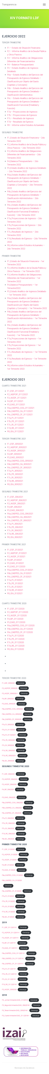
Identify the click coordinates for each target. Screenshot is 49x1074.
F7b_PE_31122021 (15, 421)
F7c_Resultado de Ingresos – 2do (22, 232)
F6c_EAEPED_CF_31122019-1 (13, 964)
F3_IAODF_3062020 (9, 784)
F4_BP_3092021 (14, 454)
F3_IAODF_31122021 (17, 398)
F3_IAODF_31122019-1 (10, 938)
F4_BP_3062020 (8, 789)
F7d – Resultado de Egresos (20, 122)
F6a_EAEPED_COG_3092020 (12, 709)
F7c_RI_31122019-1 (9, 979)
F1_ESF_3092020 (8, 683)
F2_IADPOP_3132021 (17, 553)
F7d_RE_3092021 (15, 481)
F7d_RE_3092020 (8, 750)
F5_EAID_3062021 (15, 510)
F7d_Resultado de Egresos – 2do (22, 238)
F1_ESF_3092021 (15, 444)
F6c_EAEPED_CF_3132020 (11, 891)
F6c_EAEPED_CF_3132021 (19, 576)
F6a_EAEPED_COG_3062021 (20, 513)
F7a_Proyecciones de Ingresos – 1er (24, 338)
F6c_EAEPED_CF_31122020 (20, 632)
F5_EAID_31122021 (16, 404)
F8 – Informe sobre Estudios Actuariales (25, 125)
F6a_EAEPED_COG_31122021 (20, 408)
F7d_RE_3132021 (15, 590)
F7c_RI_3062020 (8, 828)
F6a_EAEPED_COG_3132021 (20, 570)
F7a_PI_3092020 (8, 724)
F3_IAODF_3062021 (16, 503)
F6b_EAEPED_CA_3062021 (19, 517)
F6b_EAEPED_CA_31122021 (20, 411)
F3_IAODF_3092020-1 (10, 693)
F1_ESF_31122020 (15, 609)
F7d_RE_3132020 (8, 912)
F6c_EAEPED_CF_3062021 (19, 520)
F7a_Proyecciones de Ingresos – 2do (24, 218)
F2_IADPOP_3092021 (17, 447)
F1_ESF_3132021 (15, 550)
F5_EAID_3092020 (8, 704)
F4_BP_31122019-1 (9, 943)
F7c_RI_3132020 (8, 906)
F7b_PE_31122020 (15, 639)
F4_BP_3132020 (8, 865)
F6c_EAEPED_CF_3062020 (11, 813)
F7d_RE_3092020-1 (9, 756)
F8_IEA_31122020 (15, 649)
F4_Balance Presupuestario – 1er (22, 285)
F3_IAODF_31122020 (17, 615)
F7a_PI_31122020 (15, 635)
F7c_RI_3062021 (15, 530)
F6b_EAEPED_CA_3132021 (19, 573)
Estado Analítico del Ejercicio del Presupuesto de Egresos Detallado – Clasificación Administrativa (25, 91)
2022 (9, 188)
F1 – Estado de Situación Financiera (23, 48)
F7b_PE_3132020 (8, 901)
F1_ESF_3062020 (8, 774)
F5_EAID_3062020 (8, 797)
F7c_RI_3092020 (8, 745)
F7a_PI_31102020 (8, 730)
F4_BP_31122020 (15, 619)
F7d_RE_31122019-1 (9, 984)
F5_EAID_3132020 (8, 870)
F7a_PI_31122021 (15, 418)
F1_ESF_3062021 (15, 497)
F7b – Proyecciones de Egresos (22, 115)
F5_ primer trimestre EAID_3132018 (15, 1000)
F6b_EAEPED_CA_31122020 (20, 629)
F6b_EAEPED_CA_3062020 (12, 808)
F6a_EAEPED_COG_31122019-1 (13, 953)
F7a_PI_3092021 (15, 471)
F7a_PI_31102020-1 (9, 735)
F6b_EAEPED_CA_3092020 (12, 714)
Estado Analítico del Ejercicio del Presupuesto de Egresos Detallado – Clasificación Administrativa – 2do (24, 195)
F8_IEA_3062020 (8, 839)
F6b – (10, 88)
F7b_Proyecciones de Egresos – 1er (24, 345)
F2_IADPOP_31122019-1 (11, 933)
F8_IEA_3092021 (15, 484)
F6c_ (9, 205)
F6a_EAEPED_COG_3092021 (20, 461)
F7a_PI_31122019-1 (9, 969)
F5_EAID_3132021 (15, 563)
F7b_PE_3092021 (15, 474)
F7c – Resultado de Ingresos (20, 118)
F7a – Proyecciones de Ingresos (22, 112)
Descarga (20, 683)
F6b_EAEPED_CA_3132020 (12, 880)
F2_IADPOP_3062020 (9, 779)
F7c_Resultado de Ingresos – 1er (22, 352)
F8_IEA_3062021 (15, 537)
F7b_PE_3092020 (8, 740)
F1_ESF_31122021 (15, 391)
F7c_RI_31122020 (15, 642)
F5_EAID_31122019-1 (10, 948)
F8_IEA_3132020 (8, 917)
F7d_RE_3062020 (8, 834)
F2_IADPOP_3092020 (9, 688)
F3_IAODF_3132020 (9, 860)
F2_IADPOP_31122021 (17, 394)
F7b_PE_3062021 (15, 527)
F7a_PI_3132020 (8, 896)
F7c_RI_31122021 (15, 424)
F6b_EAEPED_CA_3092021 (19, 464)
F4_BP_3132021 (14, 560)
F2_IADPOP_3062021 (17, 500)
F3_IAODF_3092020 (9, 989)
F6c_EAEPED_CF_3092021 (19, 467)
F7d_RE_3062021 (15, 534)
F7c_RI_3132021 (15, 587)
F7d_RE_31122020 (15, 646)
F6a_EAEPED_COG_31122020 (20, 625)
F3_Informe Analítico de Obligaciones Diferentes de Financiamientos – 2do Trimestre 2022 (24, 154)
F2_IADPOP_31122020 (17, 612)
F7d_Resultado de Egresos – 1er (22, 358)
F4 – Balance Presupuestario (20, 64)
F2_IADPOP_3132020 (9, 855)
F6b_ (9, 191)
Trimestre (38, 185)
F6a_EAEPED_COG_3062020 (12, 803)
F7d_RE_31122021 (15, 428)
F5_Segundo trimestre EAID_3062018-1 (16, 1005)
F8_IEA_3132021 (15, 593)
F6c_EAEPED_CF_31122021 (20, 414)
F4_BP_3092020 (8, 699)
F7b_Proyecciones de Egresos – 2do (24, 225)
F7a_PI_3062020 (8, 818)
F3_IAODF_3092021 (16, 450)
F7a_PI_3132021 (15, 580)
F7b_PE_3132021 (15, 583)
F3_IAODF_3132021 (16, 556)
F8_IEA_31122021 (15, 431)
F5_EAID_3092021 (15, 457)
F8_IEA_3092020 (8, 761)
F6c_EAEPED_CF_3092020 (11, 719)
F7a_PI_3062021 (15, 524)
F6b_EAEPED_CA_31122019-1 (13, 958)
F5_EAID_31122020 (16, 566)
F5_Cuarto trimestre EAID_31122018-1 (16, 1016)
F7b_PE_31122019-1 (9, 974)
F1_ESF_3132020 (8, 849)
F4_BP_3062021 (14, 507)
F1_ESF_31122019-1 (9, 927)
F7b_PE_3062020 (8, 823)
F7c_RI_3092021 (15, 477)
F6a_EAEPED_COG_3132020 (12, 875)
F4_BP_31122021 (15, 401)
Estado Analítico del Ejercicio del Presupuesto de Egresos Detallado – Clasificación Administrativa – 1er (24, 315)
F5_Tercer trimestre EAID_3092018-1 (15, 1010)
